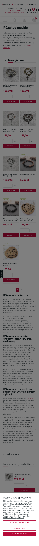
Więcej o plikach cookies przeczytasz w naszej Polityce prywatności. (17, 517)
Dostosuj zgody (19, 528)
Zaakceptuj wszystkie (19, 534)
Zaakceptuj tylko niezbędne (19, 522)
